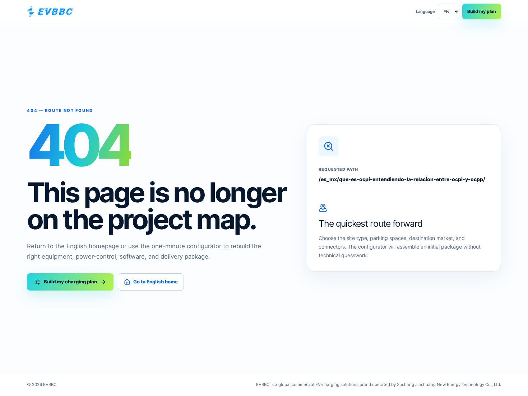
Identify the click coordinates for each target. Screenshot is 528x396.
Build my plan (481, 11)
